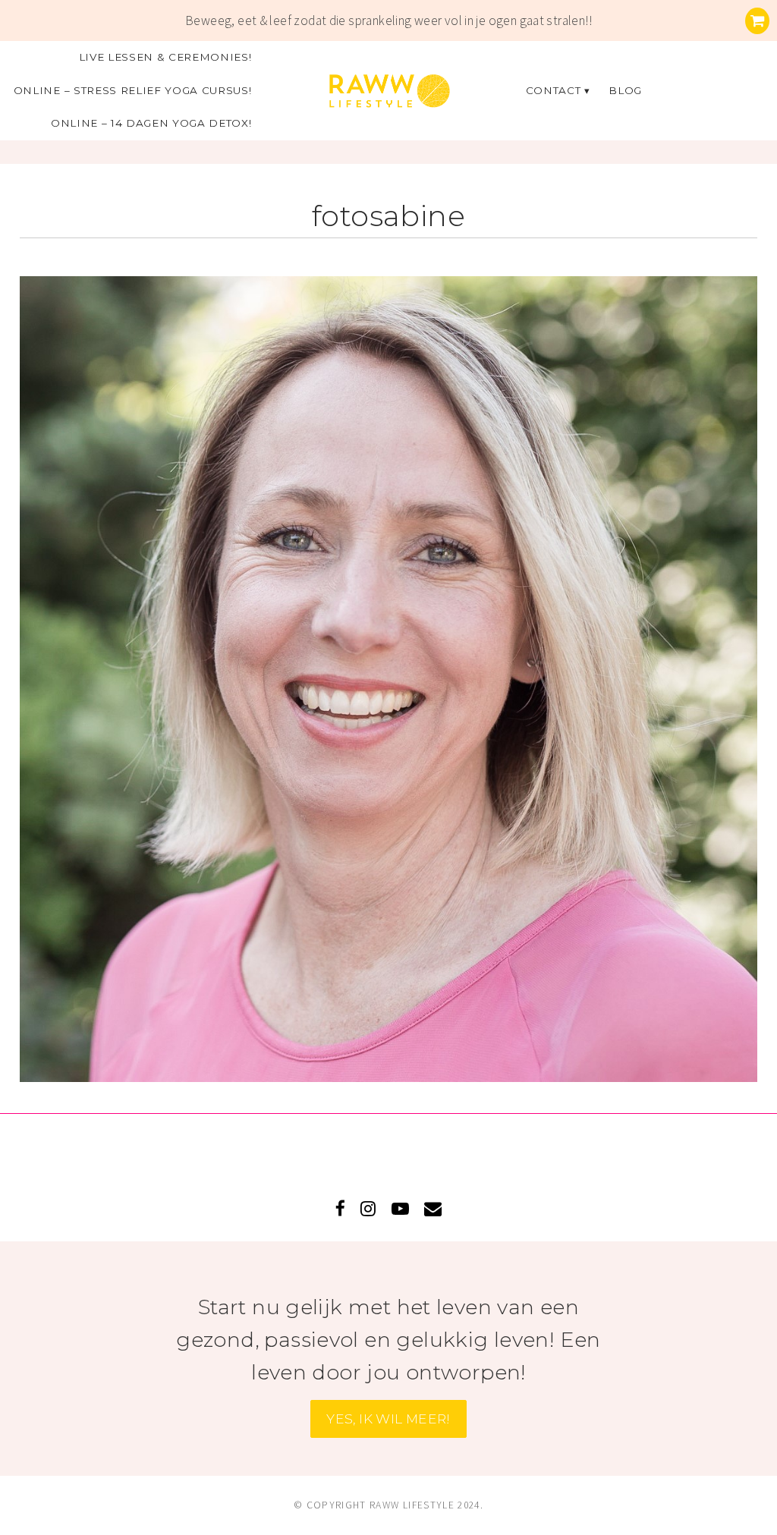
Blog (625, 90)
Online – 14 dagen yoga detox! (151, 123)
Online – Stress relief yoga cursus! (133, 90)
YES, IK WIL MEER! (388, 1418)
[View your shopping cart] (757, 21)
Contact (553, 90)
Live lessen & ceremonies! (165, 57)
